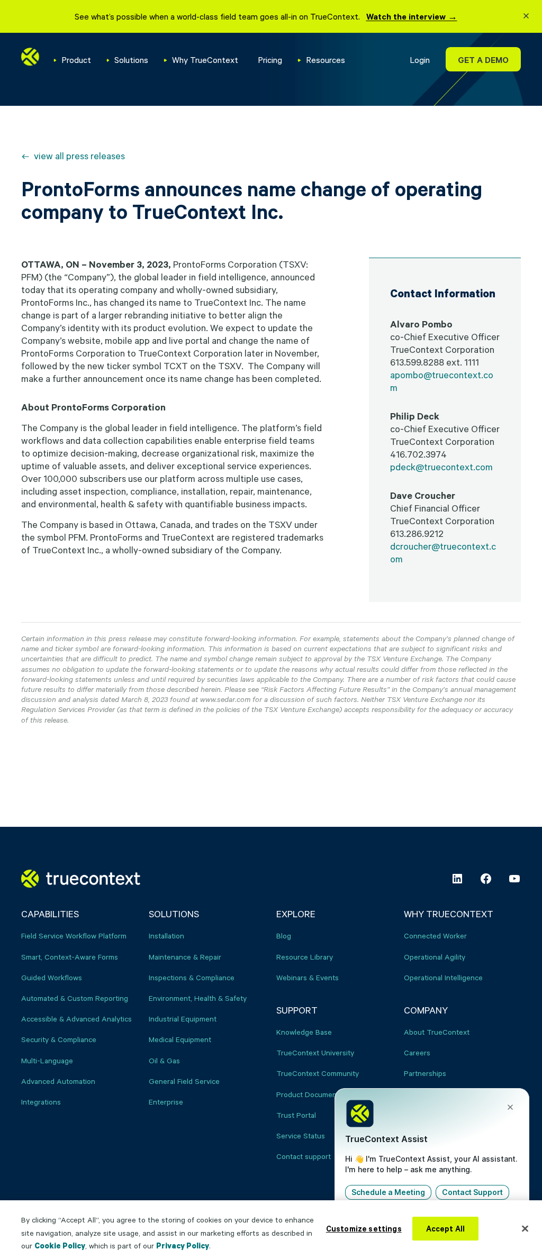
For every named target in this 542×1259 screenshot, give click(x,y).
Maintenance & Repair (185, 957)
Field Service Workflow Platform (74, 935)
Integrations (41, 1102)
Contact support (303, 1156)
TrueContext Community (317, 1073)
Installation (166, 935)
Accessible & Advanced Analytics (76, 1019)
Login (420, 59)
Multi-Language (47, 1060)
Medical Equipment (180, 1039)
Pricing (270, 59)
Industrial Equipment (182, 1019)
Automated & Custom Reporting (74, 998)
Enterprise (166, 1102)
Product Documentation (316, 1094)
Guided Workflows (51, 977)
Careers (417, 1052)
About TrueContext (436, 1032)
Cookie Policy (59, 1245)
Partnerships (425, 1073)
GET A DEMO (483, 59)
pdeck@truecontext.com (441, 466)
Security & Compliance (58, 1039)
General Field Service (184, 1081)
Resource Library (304, 957)
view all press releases (79, 155)
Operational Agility (434, 957)
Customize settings (364, 1229)
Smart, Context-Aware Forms (69, 957)
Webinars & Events (307, 977)
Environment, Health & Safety (198, 998)
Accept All (445, 1229)
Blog (283, 935)
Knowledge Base (304, 1032)
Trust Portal (296, 1115)
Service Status (300, 1135)
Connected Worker (435, 935)
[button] (526, 17)
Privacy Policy (182, 1245)
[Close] (525, 1228)
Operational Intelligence (443, 977)
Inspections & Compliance (191, 977)
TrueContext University (315, 1052)
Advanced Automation (58, 1081)
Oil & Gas (164, 1060)
